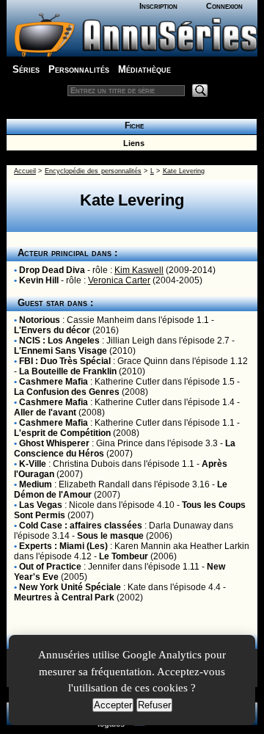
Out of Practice (50, 567)
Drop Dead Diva (52, 270)
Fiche (132, 125)
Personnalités (78, 69)
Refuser (154, 705)
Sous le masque (110, 536)
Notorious (39, 320)
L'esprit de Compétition (62, 433)
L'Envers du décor (52, 330)
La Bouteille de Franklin (68, 371)
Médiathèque (144, 69)
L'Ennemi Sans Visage (60, 351)
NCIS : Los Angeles (59, 340)
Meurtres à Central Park (64, 597)
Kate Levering (184, 171)
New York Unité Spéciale (70, 587)
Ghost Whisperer (54, 443)
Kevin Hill (39, 280)
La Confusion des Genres (67, 392)
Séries (26, 69)
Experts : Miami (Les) (63, 546)
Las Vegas (40, 505)
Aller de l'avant (45, 412)
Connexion (224, 5)
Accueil (25, 171)
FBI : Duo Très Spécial (65, 361)
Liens (131, 143)
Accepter (113, 705)
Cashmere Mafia (53, 382)
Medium (35, 484)
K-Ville (32, 464)
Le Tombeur (123, 556)
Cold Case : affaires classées (80, 525)
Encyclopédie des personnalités (93, 171)
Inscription (158, 5)
